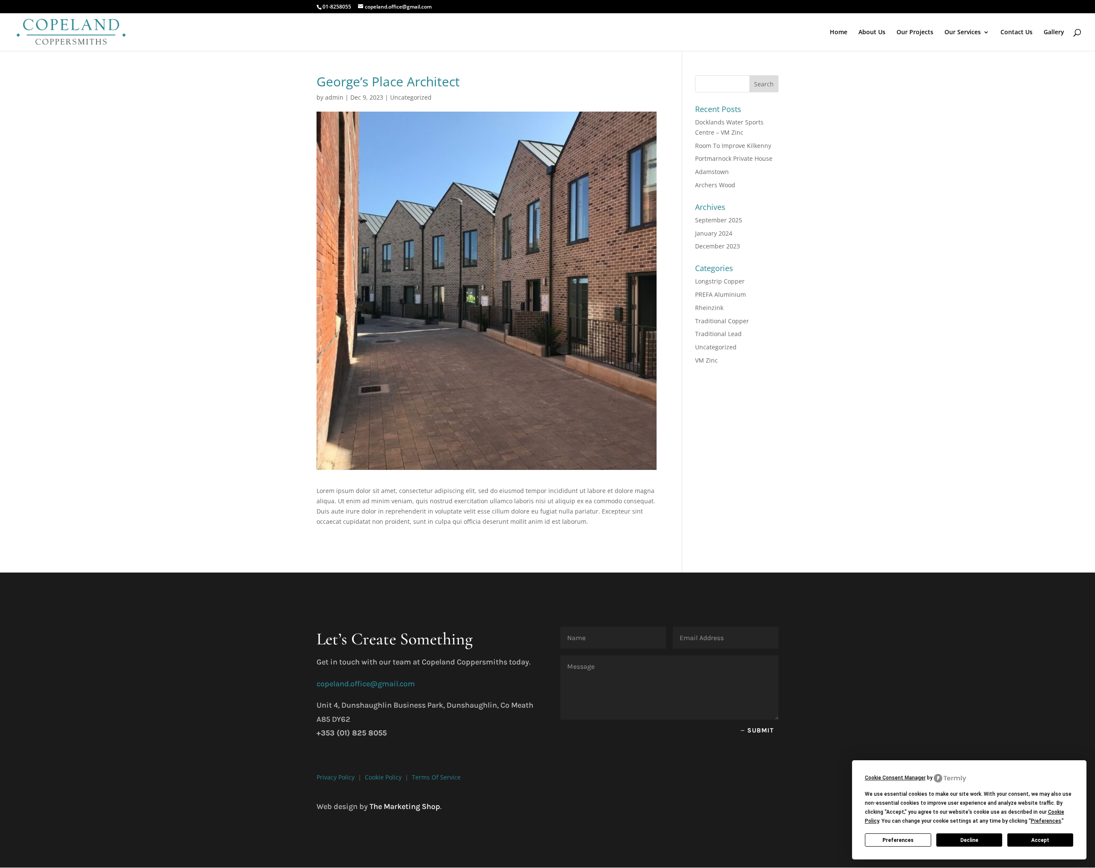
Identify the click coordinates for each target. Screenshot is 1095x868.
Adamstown (712, 172)
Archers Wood (715, 185)
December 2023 (717, 246)
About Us (871, 32)
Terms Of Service (436, 777)
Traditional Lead (718, 334)
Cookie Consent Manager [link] (895, 778)
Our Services (962, 32)
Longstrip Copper (720, 281)
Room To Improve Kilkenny (733, 146)
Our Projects (915, 32)
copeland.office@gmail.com (366, 683)
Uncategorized (411, 97)
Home (838, 32)
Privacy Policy (336, 777)
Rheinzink (709, 308)
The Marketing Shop (405, 806)
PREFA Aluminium (720, 294)
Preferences (898, 840)
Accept (1040, 840)
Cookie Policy (383, 777)
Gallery (1054, 32)
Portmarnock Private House (733, 158)
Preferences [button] (1046, 821)
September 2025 (718, 220)
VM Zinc (706, 360)
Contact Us (1016, 32)
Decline (969, 840)
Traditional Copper (722, 321)
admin (334, 97)
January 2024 (713, 233)
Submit (760, 730)
